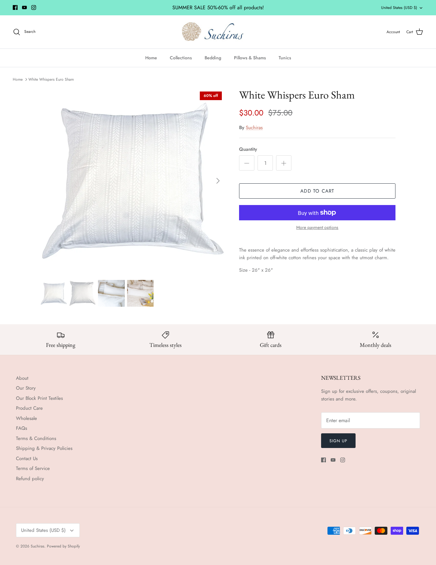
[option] (133, 180)
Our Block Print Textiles (39, 398)
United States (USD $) (399, 8)
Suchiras (254, 127)
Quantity (248, 149)
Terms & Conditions (36, 438)
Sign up (338, 441)
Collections (181, 58)
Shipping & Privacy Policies (44, 448)
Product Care (29, 408)
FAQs (21, 428)
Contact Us (27, 458)
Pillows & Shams (250, 58)
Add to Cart (317, 190)
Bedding (213, 58)
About (22, 378)
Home (151, 58)
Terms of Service (33, 468)
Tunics (285, 58)
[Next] (218, 181)
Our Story (26, 388)
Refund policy (30, 478)
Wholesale (26, 418)
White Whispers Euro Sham (51, 79)
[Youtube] (24, 7)
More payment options (317, 227)
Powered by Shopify (63, 546)
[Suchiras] (218, 32)
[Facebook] (15, 7)
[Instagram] (33, 7)
